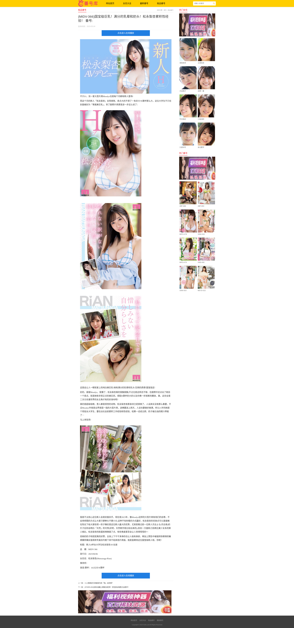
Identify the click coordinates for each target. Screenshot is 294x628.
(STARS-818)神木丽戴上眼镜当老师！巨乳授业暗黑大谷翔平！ (107, 587)
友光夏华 (201, 147)
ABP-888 (183, 206)
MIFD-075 (183, 262)
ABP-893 (201, 206)
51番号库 (88, 3)
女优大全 (127, 3)
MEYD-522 (202, 290)
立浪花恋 (201, 63)
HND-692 (201, 262)
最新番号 (144, 3)
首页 (165, 10)
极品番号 (161, 3)
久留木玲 (183, 147)
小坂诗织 (201, 119)
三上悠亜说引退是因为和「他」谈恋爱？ (99, 583)
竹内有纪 (183, 119)
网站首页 (110, 3)
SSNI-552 (201, 234)
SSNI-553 (183, 290)
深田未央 (183, 63)
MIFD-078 (183, 234)
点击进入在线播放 (125, 33)
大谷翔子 (183, 91)
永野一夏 (201, 91)
